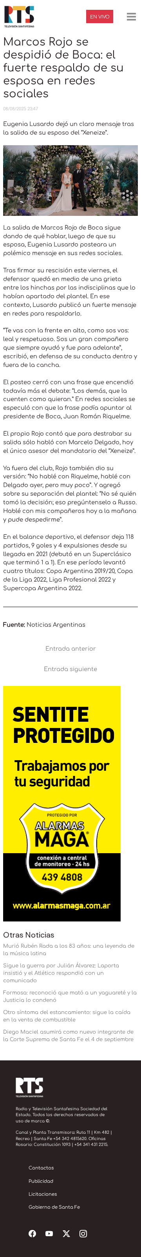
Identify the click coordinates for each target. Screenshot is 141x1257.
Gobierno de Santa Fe (54, 1207)
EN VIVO (100, 17)
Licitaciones (43, 1194)
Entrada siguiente (70, 669)
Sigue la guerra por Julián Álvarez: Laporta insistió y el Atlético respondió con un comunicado (61, 973)
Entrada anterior (70, 649)
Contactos (41, 1168)
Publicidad (41, 1181)
